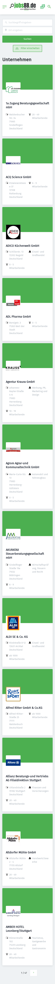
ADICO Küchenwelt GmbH (22, 245)
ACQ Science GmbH (18, 177)
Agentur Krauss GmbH (20, 381)
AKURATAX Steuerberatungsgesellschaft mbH (25, 553)
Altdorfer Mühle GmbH (21, 852)
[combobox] (27, 22)
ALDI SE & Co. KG (17, 636)
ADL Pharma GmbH (18, 316)
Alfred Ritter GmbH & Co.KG (24, 707)
